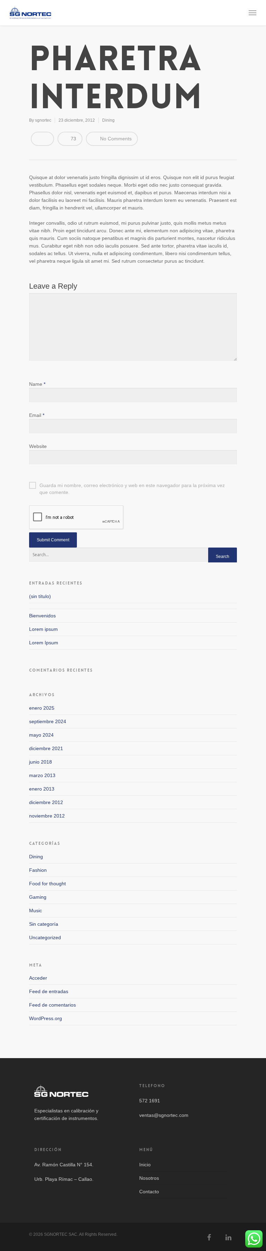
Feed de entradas (48, 991)
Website (38, 446)
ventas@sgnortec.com (163, 1115)
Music (35, 910)
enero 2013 (41, 789)
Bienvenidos (42, 615)
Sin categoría (43, 924)
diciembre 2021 (46, 748)
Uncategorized (45, 937)
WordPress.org (45, 1018)
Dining (108, 120)
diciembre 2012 (46, 802)
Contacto (149, 1191)
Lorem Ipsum (43, 642)
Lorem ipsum (43, 629)
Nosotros (149, 1178)
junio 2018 (40, 762)
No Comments (115, 138)
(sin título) (40, 596)
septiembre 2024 (47, 721)
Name (37, 384)
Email (36, 415)
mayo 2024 (41, 735)
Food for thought (47, 883)
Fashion (38, 870)
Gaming (37, 897)
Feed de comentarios (52, 1005)
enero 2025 (41, 708)
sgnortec (43, 120)
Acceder (38, 978)
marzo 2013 (42, 775)
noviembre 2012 (47, 816)
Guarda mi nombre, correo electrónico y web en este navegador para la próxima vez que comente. (132, 486)
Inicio (145, 1164)
